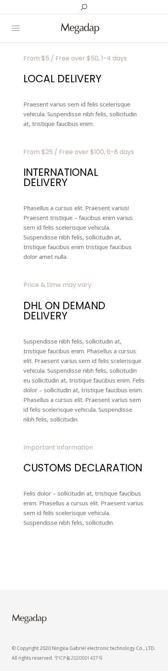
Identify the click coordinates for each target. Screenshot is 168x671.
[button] (115, 6)
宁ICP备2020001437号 (78, 658)
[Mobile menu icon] (15, 28)
